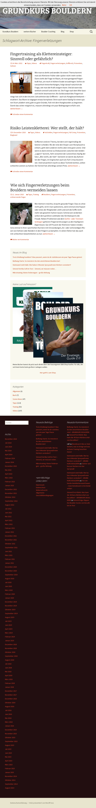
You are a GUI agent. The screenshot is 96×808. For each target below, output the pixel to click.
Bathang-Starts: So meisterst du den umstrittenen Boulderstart (36, 261)
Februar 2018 (10, 683)
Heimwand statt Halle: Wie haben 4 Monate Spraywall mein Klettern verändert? (42, 265)
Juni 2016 (8, 714)
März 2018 (8, 679)
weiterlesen (16, 108)
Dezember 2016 (11, 699)
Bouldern (46, 194)
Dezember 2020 (11, 567)
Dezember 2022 (11, 489)
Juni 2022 (8, 512)
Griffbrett (69, 63)
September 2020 (11, 575)
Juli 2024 (8, 443)
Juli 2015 (8, 749)
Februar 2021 (10, 559)
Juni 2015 (8, 753)
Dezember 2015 (11, 730)
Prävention (78, 63)
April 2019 (8, 629)
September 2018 (11, 656)
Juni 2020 (8, 586)
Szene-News (17, 399)
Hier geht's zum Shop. (48, 373)
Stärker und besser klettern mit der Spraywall (78, 466)
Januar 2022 (9, 532)
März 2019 (8, 633)
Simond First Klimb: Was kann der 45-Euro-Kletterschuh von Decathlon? (78, 437)
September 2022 (11, 501)
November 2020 (11, 571)
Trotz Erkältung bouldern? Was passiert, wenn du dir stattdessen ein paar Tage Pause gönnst (47, 257)
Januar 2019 (9, 640)
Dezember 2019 (11, 602)
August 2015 (9, 745)
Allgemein (16, 391)
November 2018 (11, 648)
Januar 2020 (9, 598)
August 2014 (9, 788)
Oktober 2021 (10, 544)
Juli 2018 (8, 664)
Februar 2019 (10, 637)
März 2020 (8, 590)
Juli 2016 (8, 710)
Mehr (64, 5)
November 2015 (11, 733)
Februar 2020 (10, 594)
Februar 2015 (10, 768)
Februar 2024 (10, 458)
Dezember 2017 (11, 691)
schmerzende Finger (18, 197)
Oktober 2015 (10, 737)
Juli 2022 (8, 509)
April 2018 (8, 675)
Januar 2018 (9, 687)
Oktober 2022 (10, 497)
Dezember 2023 (11, 466)
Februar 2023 (10, 481)
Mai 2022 (8, 516)
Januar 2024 (9, 462)
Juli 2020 (8, 582)
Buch (14, 395)
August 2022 (9, 505)
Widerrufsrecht (41, 490)
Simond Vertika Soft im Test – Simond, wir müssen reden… (34, 269)
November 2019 (11, 606)
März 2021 (8, 555)
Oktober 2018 (10, 652)
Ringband (13, 135)
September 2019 (11, 613)
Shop (72, 31)
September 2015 (11, 741)
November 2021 (11, 540)
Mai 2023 (8, 470)
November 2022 (11, 493)
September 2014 (11, 784)
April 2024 (8, 454)
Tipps (29, 63)
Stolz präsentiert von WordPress (41, 803)
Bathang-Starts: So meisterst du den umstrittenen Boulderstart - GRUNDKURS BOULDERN (78, 429)
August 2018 (9, 660)
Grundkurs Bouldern (10, 31)
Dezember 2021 (11, 536)
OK (70, 5)
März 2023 (8, 478)
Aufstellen (48, 132)
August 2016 (9, 706)
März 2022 (8, 524)
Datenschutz (40, 487)
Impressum (40, 485)
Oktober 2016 (10, 702)
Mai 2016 (8, 718)
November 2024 (11, 439)
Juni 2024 (8, 447)
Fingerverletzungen (57, 63)
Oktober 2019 (10, 609)
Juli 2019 (8, 621)
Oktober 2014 (10, 780)
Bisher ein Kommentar (20, 239)
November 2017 (11, 695)
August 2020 (9, 578)
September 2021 (11, 547)
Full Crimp (72, 132)
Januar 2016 (9, 726)
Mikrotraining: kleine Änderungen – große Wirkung (31, 273)
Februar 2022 (10, 528)
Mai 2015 (8, 757)
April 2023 (8, 474)
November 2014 (11, 776)
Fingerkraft (45, 63)
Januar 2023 (9, 485)
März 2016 (8, 722)
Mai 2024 (8, 450)
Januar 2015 (9, 772)
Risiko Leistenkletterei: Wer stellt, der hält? (47, 128)
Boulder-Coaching (48, 31)
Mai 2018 (8, 671)
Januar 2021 (9, 563)
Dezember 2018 (11, 644)
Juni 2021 (8, 551)
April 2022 (8, 520)
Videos (34, 63)
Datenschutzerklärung (18, 803)
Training (36, 194)
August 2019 (9, 617)
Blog (62, 31)
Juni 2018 (8, 668)
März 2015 (8, 764)
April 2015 (8, 761)
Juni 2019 (8, 625)
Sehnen (13, 66)
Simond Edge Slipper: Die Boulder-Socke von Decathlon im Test (78, 503)
